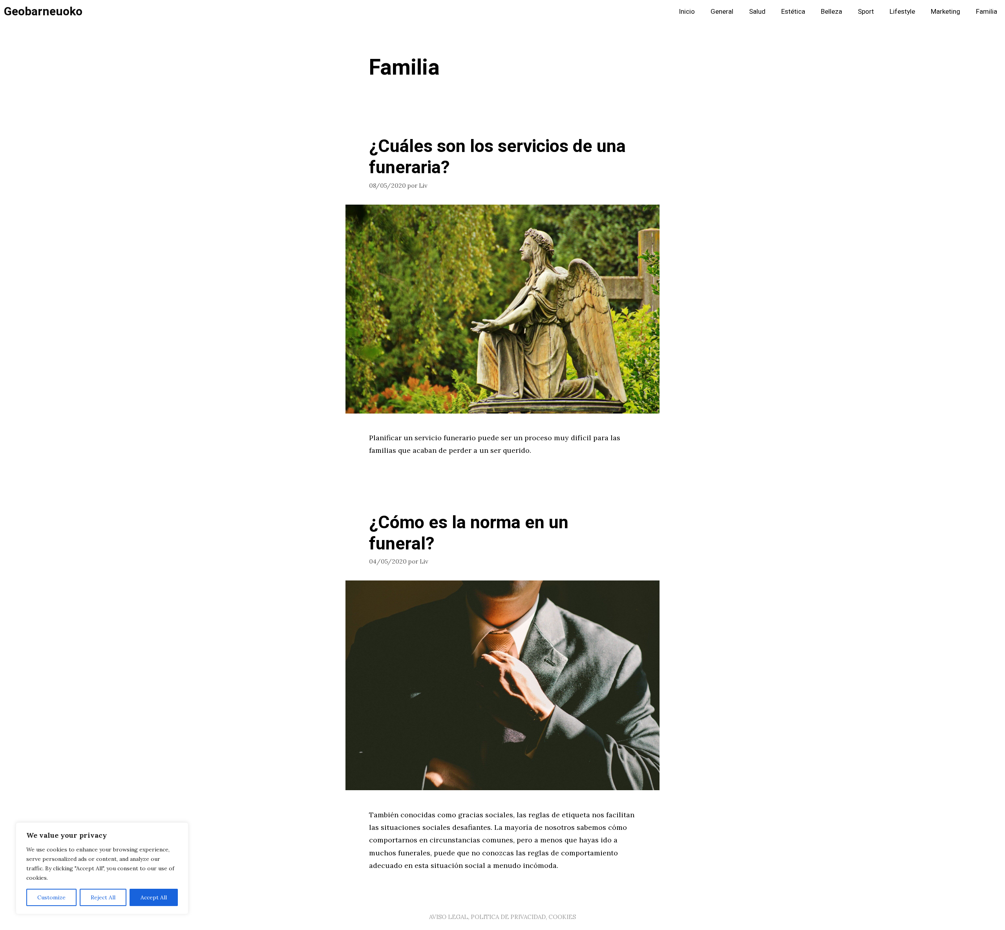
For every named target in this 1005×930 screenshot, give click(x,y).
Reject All (103, 897)
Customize (51, 897)
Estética (793, 11)
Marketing (945, 11)
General (722, 11)
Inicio (687, 11)
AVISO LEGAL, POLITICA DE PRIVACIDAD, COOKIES (502, 917)
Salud (757, 11)
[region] (102, 868)
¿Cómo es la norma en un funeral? (468, 533)
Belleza (831, 11)
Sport (866, 11)
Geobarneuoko (43, 11)
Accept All (154, 897)
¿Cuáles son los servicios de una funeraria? (497, 157)
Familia (986, 11)
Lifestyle (902, 11)
